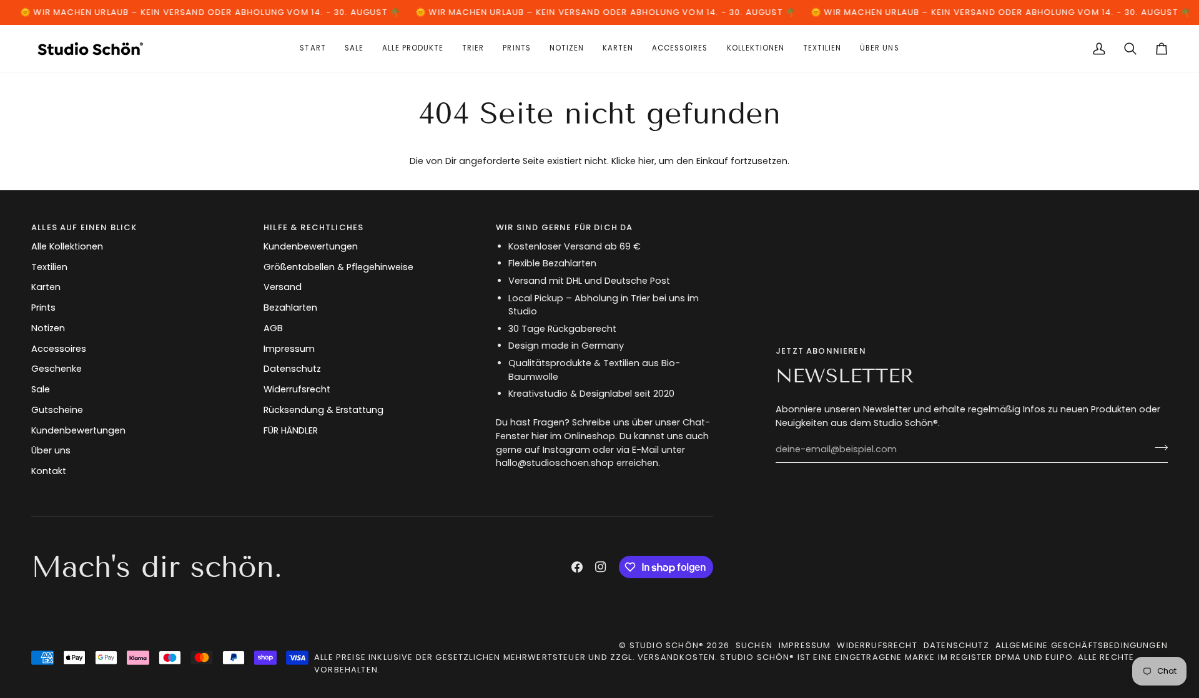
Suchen (754, 645)
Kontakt (48, 471)
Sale (40, 389)
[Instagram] (600, 567)
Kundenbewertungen (78, 430)
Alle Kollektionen (67, 246)
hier (646, 161)
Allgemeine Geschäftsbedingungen (1081, 645)
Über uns (51, 450)
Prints (43, 307)
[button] (618, 48)
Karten (46, 287)
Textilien (49, 267)
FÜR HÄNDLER (291, 430)
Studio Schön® (666, 645)
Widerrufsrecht (297, 389)
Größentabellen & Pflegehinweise (338, 267)
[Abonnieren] (1157, 448)
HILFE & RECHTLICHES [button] (313, 227)
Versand (283, 287)
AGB (273, 328)
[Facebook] (577, 567)
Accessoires (58, 348)
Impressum (289, 348)
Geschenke (56, 368)
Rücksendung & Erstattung (323, 410)
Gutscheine (57, 410)
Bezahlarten (290, 307)
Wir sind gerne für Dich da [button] (564, 227)
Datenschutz (292, 368)
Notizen (48, 328)
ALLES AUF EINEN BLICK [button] (84, 227)
